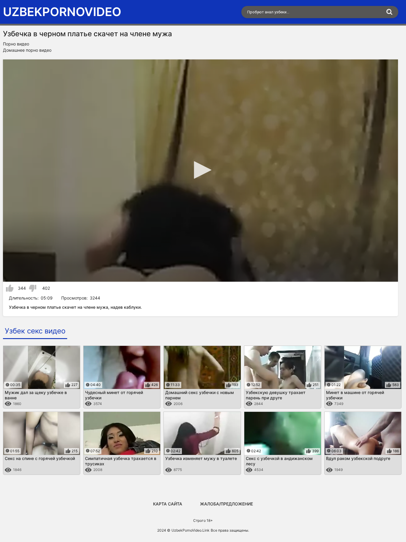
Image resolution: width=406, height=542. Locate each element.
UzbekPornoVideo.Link (190, 530)
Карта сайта (167, 503)
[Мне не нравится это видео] (32, 288)
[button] (201, 170)
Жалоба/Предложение (226, 503)
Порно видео (16, 43)
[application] (200, 170)
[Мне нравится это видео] (9, 288)
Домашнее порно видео (27, 50)
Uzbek (62, 11)
